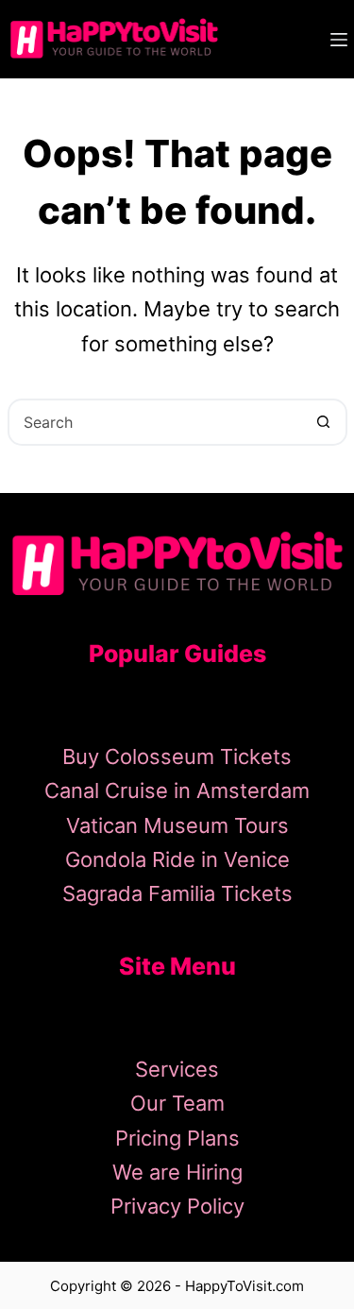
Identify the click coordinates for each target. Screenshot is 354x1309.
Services (177, 1069)
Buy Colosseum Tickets (177, 756)
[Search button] (324, 422)
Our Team (177, 1103)
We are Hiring (177, 1172)
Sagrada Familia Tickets (177, 893)
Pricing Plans (177, 1138)
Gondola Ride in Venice (177, 859)
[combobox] (155, 422)
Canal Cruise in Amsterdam (177, 790)
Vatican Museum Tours (177, 825)
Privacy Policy (177, 1206)
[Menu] (338, 39)
